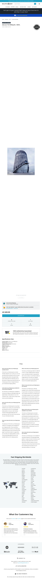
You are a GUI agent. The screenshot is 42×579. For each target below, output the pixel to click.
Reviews (29, 6)
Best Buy (6, 19)
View (5, 534)
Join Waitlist (21, 315)
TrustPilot (19, 518)
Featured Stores (23, 6)
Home (3, 19)
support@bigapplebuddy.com (23, 562)
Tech (10, 19)
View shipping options (9, 308)
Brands (17, 6)
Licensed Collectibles (15, 19)
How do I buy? (16, 308)
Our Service (7, 6)
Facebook (13, 518)
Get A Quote (34, 6)
